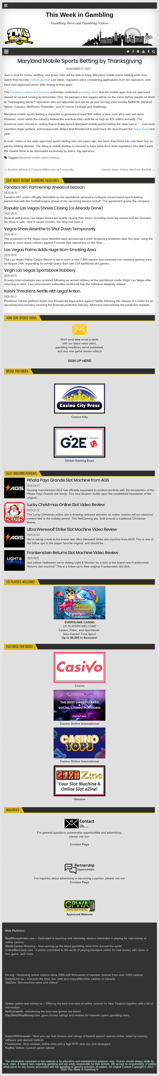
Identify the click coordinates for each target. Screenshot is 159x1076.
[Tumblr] (148, 51)
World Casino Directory (20, 946)
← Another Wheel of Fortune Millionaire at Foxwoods (38, 169)
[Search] (153, 51)
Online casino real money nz (23, 1003)
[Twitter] (128, 51)
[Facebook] (133, 51)
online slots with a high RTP (60, 1044)
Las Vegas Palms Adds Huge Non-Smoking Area (50, 250)
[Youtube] (143, 51)
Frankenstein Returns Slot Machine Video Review (72, 553)
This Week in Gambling (79, 14)
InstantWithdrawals (17, 1036)
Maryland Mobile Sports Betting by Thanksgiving (79, 61)
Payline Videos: (15, 1047)
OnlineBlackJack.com (19, 950)
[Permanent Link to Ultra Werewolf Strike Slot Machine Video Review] (14, 537)
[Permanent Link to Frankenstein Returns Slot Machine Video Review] (14, 560)
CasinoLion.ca (14, 978)
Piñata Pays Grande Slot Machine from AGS (68, 480)
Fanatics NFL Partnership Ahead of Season (44, 187)
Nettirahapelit (14, 1011)
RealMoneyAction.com (20, 938)
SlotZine (10, 982)
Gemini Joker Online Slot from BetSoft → (128, 169)
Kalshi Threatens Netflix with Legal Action (42, 291)
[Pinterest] (138, 51)
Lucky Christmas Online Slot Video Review (66, 505)
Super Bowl (140, 129)
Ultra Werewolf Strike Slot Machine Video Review (72, 529)
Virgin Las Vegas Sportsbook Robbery (39, 270)
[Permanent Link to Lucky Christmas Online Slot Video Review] (14, 512)
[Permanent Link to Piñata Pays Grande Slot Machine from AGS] (14, 488)
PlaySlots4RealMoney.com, (23, 1015)
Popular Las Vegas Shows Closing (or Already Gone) (53, 208)
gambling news (88, 92)
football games (39, 79)
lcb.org (9, 975)
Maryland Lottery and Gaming (29, 92)
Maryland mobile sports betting (39, 157)
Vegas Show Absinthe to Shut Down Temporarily (49, 229)
